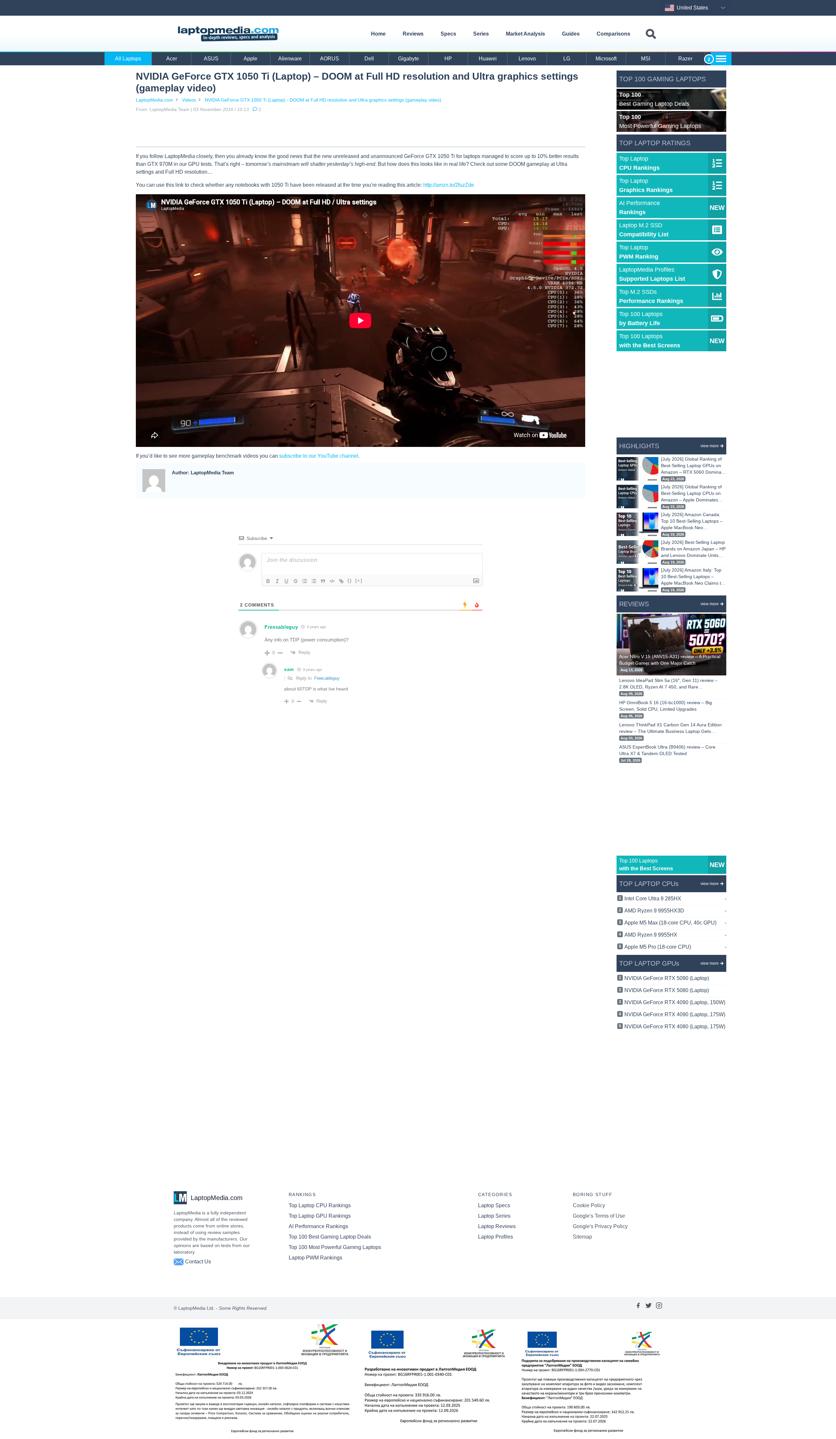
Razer (685, 58)
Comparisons (613, 34)
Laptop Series (494, 1216)
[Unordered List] (313, 581)
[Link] (341, 581)
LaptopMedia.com (154, 100)
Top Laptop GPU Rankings (320, 1216)
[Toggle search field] (651, 34)
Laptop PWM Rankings (315, 1257)
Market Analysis (525, 34)
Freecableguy (327, 678)
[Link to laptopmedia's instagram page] (659, 1308)
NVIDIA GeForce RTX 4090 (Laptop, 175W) (674, 1014)
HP (448, 58)
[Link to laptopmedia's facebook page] (638, 1308)
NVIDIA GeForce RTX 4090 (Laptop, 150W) (674, 1002)
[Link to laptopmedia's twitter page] (648, 1308)
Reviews (413, 34)
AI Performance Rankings (318, 1226)
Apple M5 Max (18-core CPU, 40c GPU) (675, 922)
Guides (571, 34)
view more (709, 446)
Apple (250, 58)
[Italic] (277, 581)
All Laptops (128, 58)
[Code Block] (332, 581)
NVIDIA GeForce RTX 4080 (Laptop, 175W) (674, 1026)
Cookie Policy (589, 1205)
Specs (448, 34)
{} (349, 580)
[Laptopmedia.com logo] (229, 34)
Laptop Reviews (497, 1226)
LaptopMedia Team (169, 109)
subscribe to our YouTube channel (318, 456)
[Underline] (286, 581)
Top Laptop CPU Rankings (320, 1205)
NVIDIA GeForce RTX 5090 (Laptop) (666, 978)
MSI (645, 58)
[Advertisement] (360, 131)
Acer (171, 58)
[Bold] (268, 581)
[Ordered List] (304, 581)
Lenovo (527, 58)
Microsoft (606, 58)
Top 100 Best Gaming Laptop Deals (330, 1237)
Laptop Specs (494, 1205)
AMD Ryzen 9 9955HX (675, 935)
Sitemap (582, 1237)
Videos (189, 100)
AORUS (329, 58)
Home (378, 34)
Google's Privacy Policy (600, 1226)
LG (566, 58)
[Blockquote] (323, 581)
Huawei (488, 58)
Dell (369, 58)
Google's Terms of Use (599, 1216)
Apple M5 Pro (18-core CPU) (675, 947)
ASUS (211, 58)
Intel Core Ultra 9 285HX (675, 898)
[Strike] (295, 581)
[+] (358, 580)
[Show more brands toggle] (721, 58)
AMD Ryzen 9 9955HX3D (675, 910)
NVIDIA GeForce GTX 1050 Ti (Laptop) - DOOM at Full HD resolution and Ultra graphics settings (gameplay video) (323, 100)
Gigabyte (408, 58)
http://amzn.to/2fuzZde (448, 185)
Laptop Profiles (495, 1237)
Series (481, 34)
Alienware (290, 58)
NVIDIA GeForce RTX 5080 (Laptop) (666, 990)
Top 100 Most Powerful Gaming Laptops (335, 1247)
